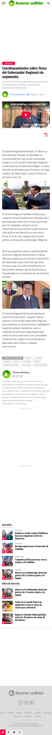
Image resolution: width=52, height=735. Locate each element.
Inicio (3, 712)
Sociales (28, 716)
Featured (27, 361)
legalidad (26, 365)
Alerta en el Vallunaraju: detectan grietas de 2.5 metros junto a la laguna (31, 575)
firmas (37, 361)
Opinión (37, 716)
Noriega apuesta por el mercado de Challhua (31, 547)
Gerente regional (11, 365)
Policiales (47, 712)
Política (18, 530)
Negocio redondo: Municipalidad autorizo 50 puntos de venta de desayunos (30, 617)
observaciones (40, 365)
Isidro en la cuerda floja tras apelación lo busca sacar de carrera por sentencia (28, 605)
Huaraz (19, 712)
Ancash (28, 358)
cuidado (38, 358)
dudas (16, 361)
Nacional (28, 712)
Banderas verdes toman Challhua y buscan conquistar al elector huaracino (31, 536)
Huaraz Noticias (17, 94)
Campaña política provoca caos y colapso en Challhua (31, 561)
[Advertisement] (26, 33)
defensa (7, 361)
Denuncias (19, 556)
